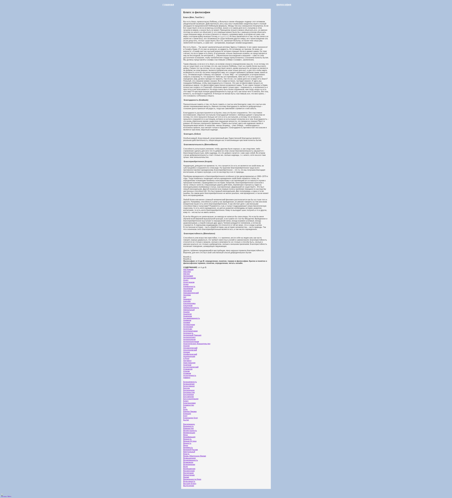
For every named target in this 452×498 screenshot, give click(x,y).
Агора (185, 284)
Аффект (186, 378)
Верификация (189, 437)
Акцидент (187, 299)
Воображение (189, 469)
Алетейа (187, 301)
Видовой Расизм (190, 450)
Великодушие (189, 433)
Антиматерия (189, 325)
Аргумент (187, 361)
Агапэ (185, 280)
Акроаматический (191, 293)
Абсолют (187, 272)
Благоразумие (189, 403)
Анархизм (187, 316)
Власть (186, 454)
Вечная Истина (189, 441)
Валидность (188, 426)
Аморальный (189, 310)
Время (186, 477)
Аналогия (187, 314)
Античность (188, 333)
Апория (186, 352)
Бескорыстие (189, 392)
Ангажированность (191, 318)
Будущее (187, 414)
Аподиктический (190, 348)
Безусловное (189, 386)
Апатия (186, 346)
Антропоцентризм (191, 342)
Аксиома (187, 295)
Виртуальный (189, 452)
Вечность (187, 443)
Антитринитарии (190, 331)
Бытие (186, 420)
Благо (185, 401)
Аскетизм (187, 365)
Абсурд (186, 274)
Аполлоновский (190, 350)
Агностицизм (188, 282)
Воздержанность (190, 460)
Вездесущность (190, 431)
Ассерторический (190, 367)
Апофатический (190, 354)
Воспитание (188, 473)
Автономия (188, 276)
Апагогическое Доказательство (196, 344)
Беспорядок (188, 395)
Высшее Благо (189, 484)
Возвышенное (189, 458)
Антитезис (187, 329)
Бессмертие (188, 397)
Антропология (189, 339)
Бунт (185, 416)
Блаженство (188, 405)
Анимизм (187, 320)
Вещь (185, 445)
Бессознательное (190, 399)
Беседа (186, 388)
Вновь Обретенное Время (194, 456)
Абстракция (188, 270)
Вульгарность (189, 481)
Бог (184, 407)
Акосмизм (187, 291)
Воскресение (189, 471)
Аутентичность (189, 376)
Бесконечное (189, 390)
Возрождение (189, 465)
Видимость (188, 448)
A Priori (186, 359)
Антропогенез (189, 337)
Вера (185, 435)
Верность (187, 439)
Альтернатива (189, 303)
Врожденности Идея (192, 479)
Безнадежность (190, 382)
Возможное (188, 462)
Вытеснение (188, 486)
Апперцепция (189, 356)
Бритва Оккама (190, 412)
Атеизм (186, 371)
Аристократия (189, 363)
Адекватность (189, 286)
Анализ (186, 312)
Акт (184, 297)
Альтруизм (187, 306)
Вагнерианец (189, 424)
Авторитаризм (189, 278)
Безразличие (189, 384)
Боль (185, 409)
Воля (185, 467)
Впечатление (189, 475)
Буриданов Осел (190, 418)
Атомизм (187, 373)
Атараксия (187, 369)
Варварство (188, 428)
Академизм (188, 289)
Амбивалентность (191, 308)
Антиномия (188, 327)
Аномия (186, 323)
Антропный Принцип (192, 335)
